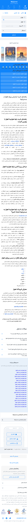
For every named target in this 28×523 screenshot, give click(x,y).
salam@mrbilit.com (21, 518)
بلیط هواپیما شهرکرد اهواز (21, 404)
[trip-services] (2, 483)
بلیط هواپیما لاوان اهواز (21, 394)
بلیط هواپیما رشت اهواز (21, 370)
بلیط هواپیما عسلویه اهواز (21, 376)
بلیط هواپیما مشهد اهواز (10, 58)
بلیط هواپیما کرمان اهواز (21, 374)
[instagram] (3, 518)
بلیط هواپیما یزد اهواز (21, 372)
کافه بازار (13, 434)
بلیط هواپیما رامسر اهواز (21, 386)
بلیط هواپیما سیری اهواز (21, 398)
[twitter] (10, 518)
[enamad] (24, 512)
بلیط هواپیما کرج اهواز (21, 380)
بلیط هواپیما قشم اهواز (21, 396)
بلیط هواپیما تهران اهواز (21, 58)
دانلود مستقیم (13, 439)
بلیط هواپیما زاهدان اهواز (21, 382)
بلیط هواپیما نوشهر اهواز (21, 384)
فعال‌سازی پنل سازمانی (14, 477)
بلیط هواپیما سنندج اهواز (21, 406)
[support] (2, 487)
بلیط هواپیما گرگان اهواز (21, 390)
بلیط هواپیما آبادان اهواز (21, 388)
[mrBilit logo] (14, 2)
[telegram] (6, 518)
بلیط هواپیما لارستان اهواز (20, 400)
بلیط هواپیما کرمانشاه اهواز (20, 392)
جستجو (14, 35)
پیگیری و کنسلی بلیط (14, 463)
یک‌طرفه (6, 13)
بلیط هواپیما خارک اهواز (21, 378)
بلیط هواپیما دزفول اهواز (21, 402)
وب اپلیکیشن (13, 443)
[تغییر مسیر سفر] (3, 19)
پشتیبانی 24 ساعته (14, 456)
